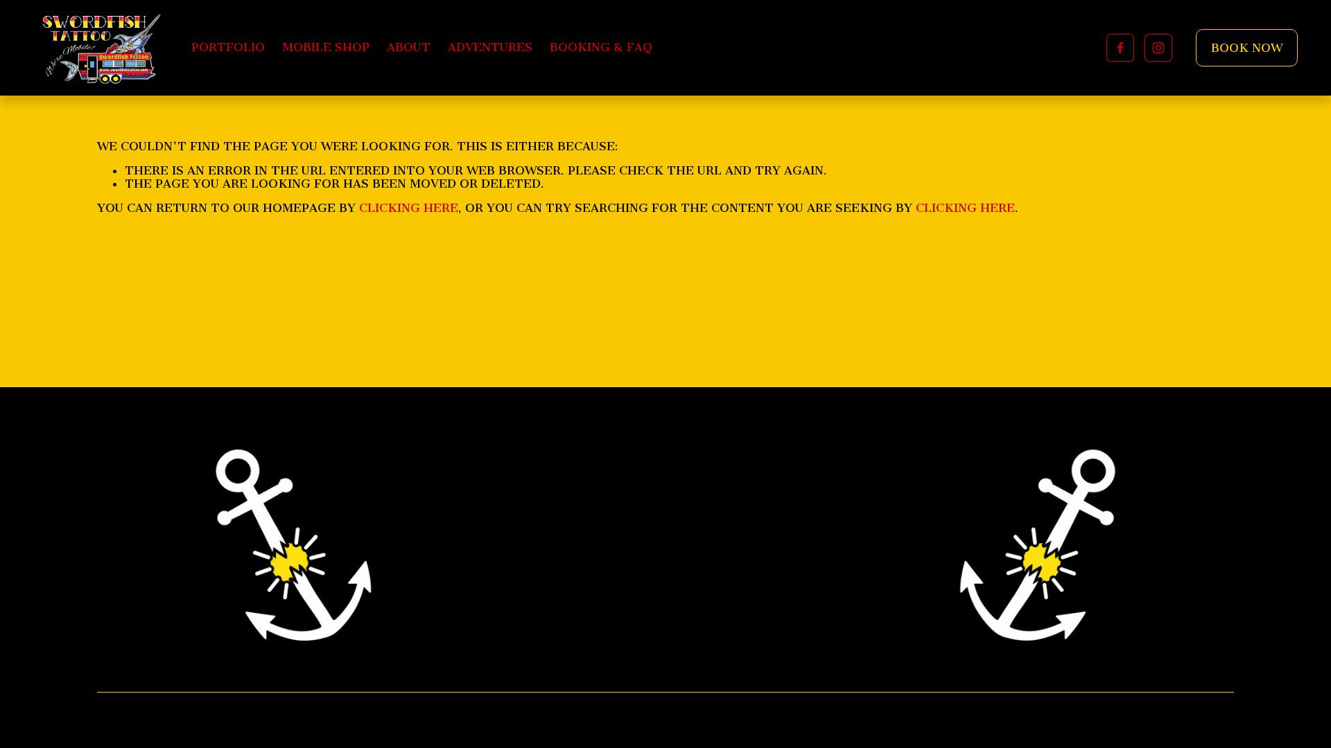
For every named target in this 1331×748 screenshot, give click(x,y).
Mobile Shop (325, 47)
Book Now (1246, 48)
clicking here (408, 208)
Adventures (490, 47)
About (408, 47)
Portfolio (228, 47)
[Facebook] (1120, 48)
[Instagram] (1158, 48)
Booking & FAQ (601, 47)
